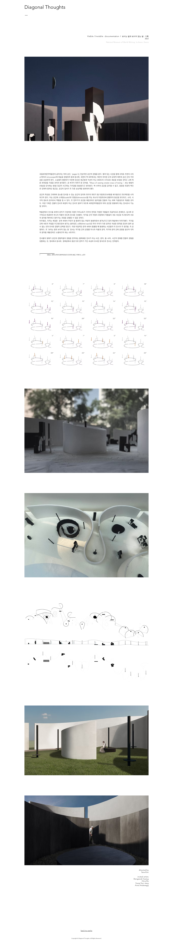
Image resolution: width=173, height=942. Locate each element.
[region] (32, 19)
